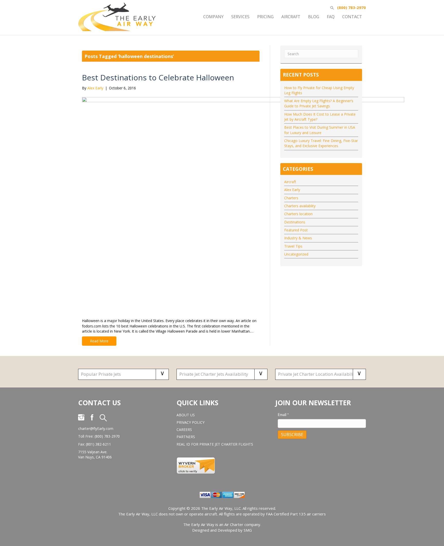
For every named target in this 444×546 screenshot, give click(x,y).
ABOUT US (186, 414)
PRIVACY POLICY (191, 422)
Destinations (294, 222)
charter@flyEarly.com (95, 428)
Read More (99, 340)
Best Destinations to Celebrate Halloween (158, 77)
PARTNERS (186, 436)
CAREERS (184, 429)
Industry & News (298, 238)
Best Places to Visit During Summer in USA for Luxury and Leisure (319, 130)
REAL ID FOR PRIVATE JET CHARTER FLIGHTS (215, 444)
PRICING (265, 17)
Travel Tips (293, 246)
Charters (291, 197)
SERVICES (240, 17)
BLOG (313, 17)
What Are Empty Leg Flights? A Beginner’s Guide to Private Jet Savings (318, 103)
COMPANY (213, 17)
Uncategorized (296, 254)
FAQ (331, 17)
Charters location (298, 213)
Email (283, 415)
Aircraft (290, 181)
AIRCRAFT (290, 17)
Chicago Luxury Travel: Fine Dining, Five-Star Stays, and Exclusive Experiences (321, 143)
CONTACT (352, 17)
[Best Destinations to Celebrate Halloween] (243, 204)
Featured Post (296, 230)
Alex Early (292, 189)
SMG (248, 530)
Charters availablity (300, 205)
